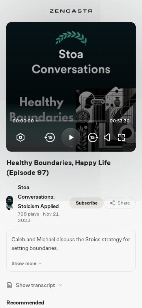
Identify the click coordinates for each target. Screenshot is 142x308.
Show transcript (35, 285)
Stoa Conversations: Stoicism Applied (38, 196)
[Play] (71, 137)
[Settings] (20, 137)
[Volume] (109, 137)
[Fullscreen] (121, 137)
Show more (23, 263)
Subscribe (86, 203)
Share (124, 203)
